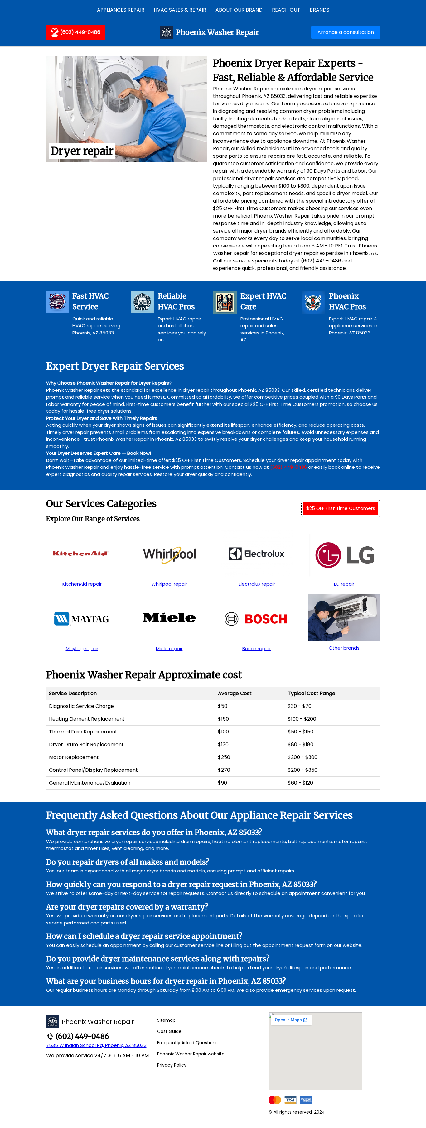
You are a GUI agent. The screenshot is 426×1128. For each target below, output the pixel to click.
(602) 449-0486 (80, 32)
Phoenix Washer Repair (217, 32)
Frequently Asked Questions (187, 1042)
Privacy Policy (171, 1065)
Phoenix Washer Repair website (191, 1054)
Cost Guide (169, 1031)
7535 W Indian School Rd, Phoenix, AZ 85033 (96, 1045)
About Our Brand (239, 9)
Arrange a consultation (345, 32)
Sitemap (166, 1020)
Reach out (286, 9)
